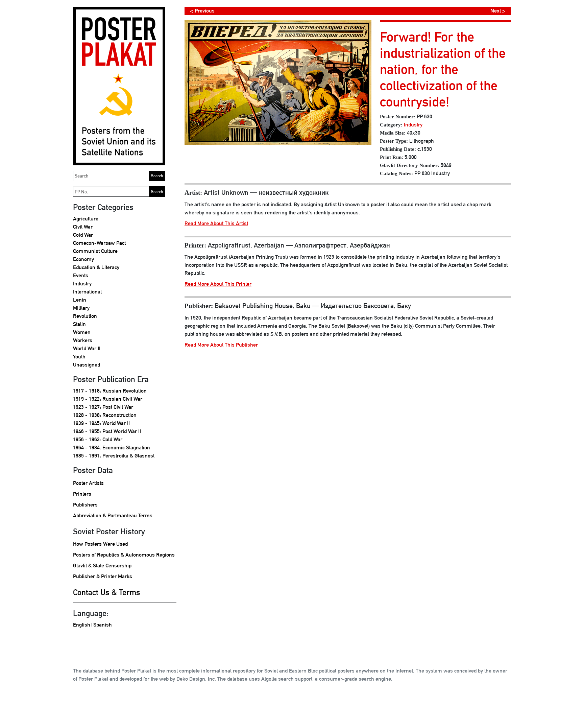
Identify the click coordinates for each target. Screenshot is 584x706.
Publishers (85, 504)
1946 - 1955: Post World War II (107, 431)
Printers (82, 494)
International (87, 291)
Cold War (83, 235)
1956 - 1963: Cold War (97, 439)
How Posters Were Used (100, 544)
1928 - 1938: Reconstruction (105, 415)
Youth (79, 356)
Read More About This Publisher (221, 345)
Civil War (83, 226)
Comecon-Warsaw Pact (99, 243)
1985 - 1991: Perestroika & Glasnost (113, 455)
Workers (82, 340)
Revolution (85, 316)
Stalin (79, 324)
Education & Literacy (96, 267)
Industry (82, 283)
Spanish (102, 624)
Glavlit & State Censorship (102, 565)
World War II (86, 348)
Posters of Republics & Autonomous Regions (124, 554)
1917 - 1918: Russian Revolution (110, 390)
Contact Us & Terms (106, 592)
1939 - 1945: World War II (101, 423)
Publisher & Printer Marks (102, 576)
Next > (498, 10)
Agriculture (85, 218)
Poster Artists (88, 483)
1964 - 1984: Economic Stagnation (111, 447)
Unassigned (86, 364)
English (81, 624)
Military (81, 308)
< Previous (202, 10)
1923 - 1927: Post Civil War (103, 407)
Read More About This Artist (216, 223)
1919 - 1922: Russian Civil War (107, 399)
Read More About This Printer (218, 284)
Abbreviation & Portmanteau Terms (112, 515)
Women (82, 332)
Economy (83, 259)
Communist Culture (95, 251)
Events (80, 275)
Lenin (79, 300)
